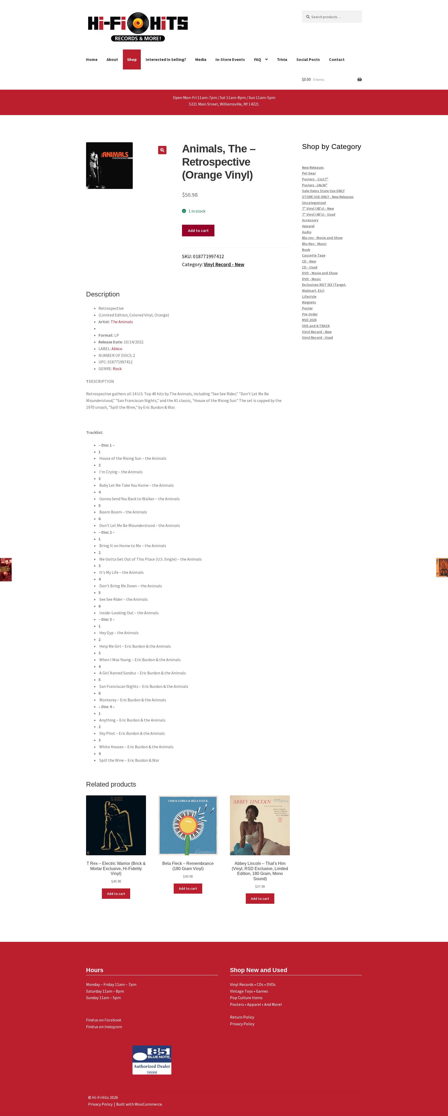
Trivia (282, 59)
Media (200, 59)
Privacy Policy (242, 1023)
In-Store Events (230, 59)
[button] (162, 150)
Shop (132, 59)
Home (91, 59)
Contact (337, 59)
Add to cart (198, 230)
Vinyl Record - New (224, 264)
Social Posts (308, 59)
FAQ (257, 59)
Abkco (116, 348)
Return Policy (242, 1017)
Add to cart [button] (116, 893)
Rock (117, 368)
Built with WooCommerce (139, 1104)
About (112, 59)
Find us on (103, 1019)
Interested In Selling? (166, 59)
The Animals (122, 321)
